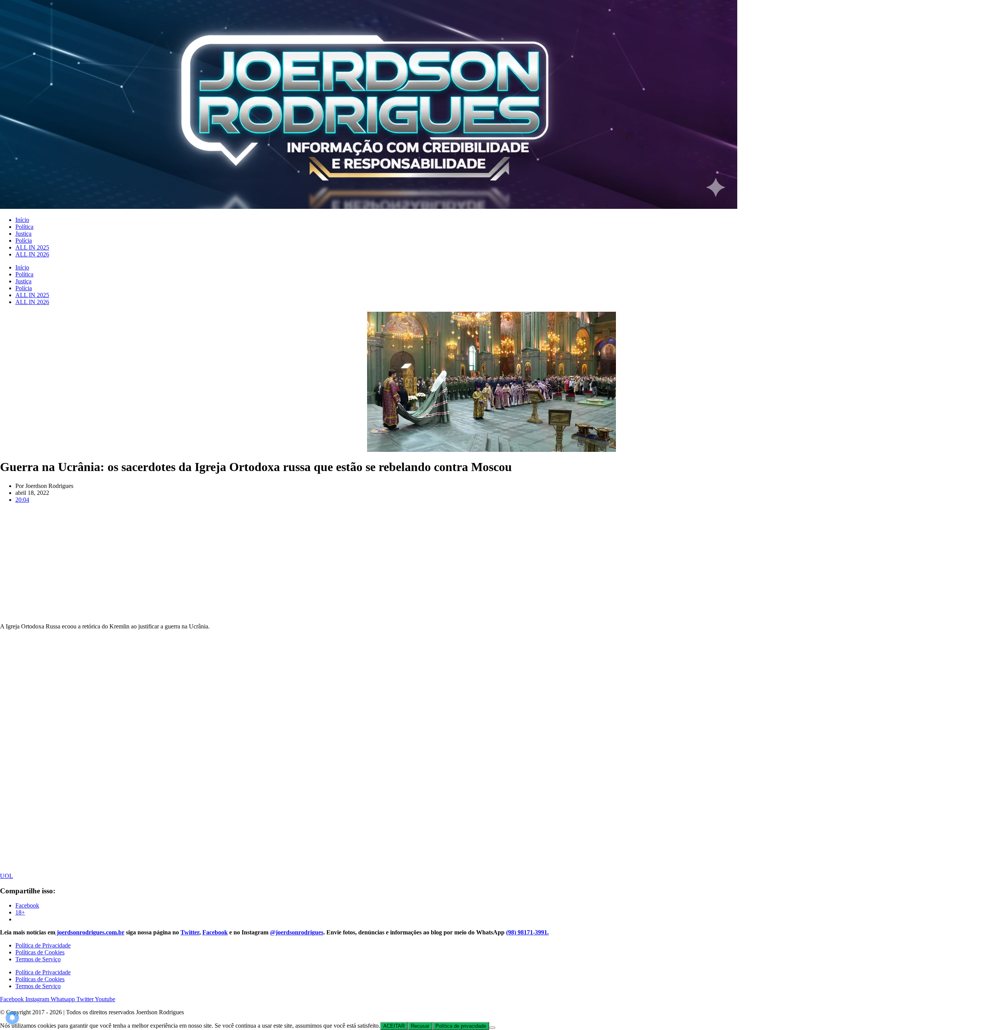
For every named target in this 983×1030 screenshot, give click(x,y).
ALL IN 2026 (32, 254)
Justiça (23, 233)
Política (24, 226)
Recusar (420, 1026)
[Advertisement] (491, 563)
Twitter (189, 932)
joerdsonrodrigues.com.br (89, 932)
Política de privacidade (460, 1026)
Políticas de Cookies (40, 952)
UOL (6, 876)
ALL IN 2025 (32, 247)
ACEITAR (394, 1026)
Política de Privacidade (43, 945)
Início (22, 220)
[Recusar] (492, 1028)
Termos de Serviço (38, 959)
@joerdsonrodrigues (296, 932)
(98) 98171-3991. (527, 932)
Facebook (215, 932)
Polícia (23, 240)
